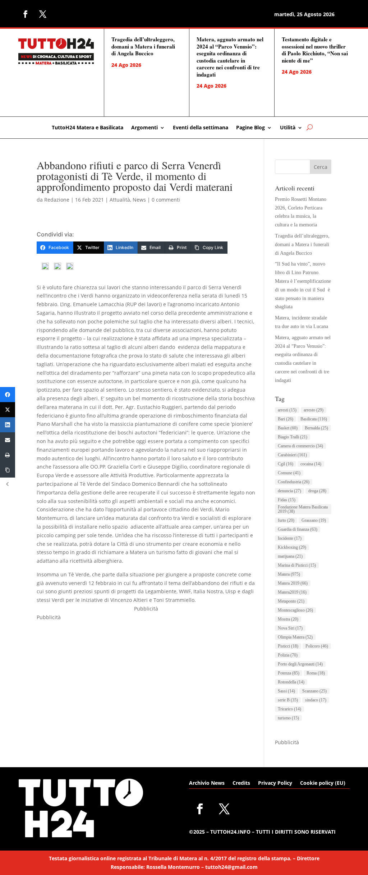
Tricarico (289, 708)
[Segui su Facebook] (25, 14)
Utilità (287, 128)
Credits (241, 783)
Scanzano (314, 691)
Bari (285, 419)
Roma (316, 673)
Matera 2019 (293, 583)
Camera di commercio (300, 445)
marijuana (290, 556)
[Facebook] (7, 394)
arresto (313, 410)
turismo (288, 717)
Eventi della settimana (200, 128)
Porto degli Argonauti (300, 664)
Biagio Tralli (292, 436)
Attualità (120, 199)
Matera (289, 574)
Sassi (286, 691)
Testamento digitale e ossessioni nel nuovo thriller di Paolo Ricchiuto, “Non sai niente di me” (315, 49)
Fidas (286, 499)
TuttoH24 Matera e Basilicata (87, 128)
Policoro (316, 646)
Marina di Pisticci (297, 565)
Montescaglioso (295, 610)
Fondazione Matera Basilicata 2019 (303, 509)
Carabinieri (292, 454)
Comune (289, 472)
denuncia (289, 490)
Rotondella (291, 682)
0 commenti (166, 199)
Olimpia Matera (295, 637)
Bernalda (316, 427)
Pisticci (288, 646)
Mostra (288, 619)
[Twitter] (7, 409)
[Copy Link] (7, 470)
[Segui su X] (43, 14)
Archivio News (207, 783)
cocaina (310, 463)
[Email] (7, 439)
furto (286, 520)
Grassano (314, 520)
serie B (288, 700)
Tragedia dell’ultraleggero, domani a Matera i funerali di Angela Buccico (143, 46)
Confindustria (293, 481)
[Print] (7, 454)
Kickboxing (292, 547)
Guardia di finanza (297, 529)
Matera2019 (292, 592)
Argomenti (144, 128)
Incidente (290, 538)
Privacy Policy (275, 783)
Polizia (288, 655)
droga (317, 490)
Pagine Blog (250, 128)
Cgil (285, 463)
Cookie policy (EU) (322, 783)
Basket (288, 427)
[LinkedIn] (7, 424)
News (139, 199)
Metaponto (291, 601)
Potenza (288, 673)
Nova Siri (290, 628)
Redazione (56, 199)
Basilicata (313, 419)
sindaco (315, 700)
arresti (287, 410)
